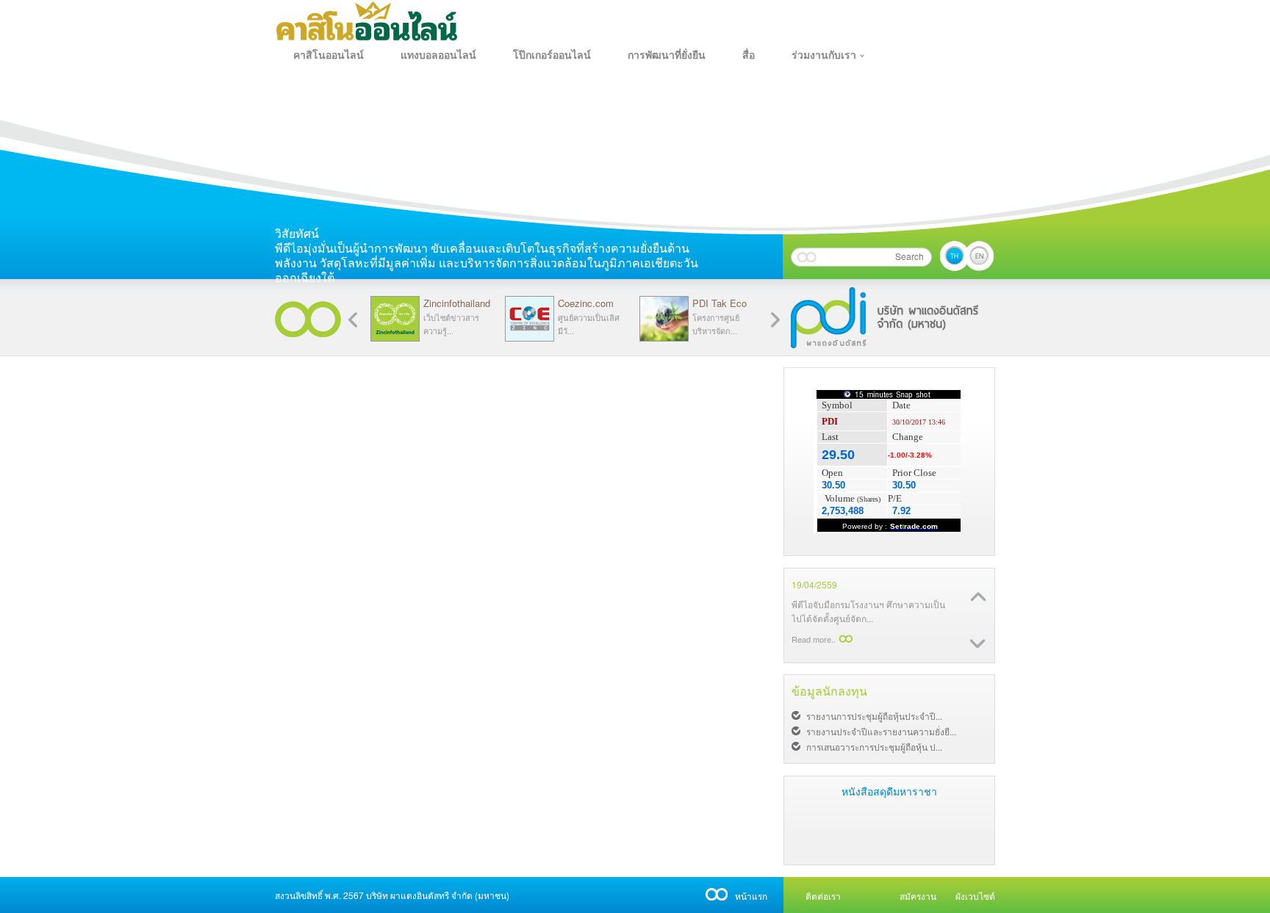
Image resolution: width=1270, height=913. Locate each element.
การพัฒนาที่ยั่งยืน (667, 55)
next (352, 320)
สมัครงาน (918, 895)
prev (775, 320)
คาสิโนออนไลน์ (328, 55)
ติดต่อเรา (823, 895)
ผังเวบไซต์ (975, 895)
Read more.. (814, 636)
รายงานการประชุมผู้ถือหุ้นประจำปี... (874, 716)
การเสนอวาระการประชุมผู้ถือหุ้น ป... (874, 746)
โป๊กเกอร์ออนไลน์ (552, 55)
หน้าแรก (751, 895)
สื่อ (748, 55)
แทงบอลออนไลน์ (438, 55)
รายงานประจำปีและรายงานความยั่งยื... (881, 731)
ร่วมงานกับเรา (824, 55)
